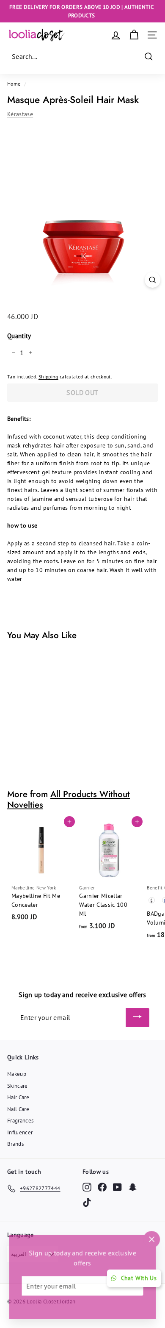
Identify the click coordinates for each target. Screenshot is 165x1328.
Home (13, 84)
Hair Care (18, 1097)
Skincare (17, 1085)
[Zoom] (152, 280)
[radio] (152, 900)
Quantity (19, 336)
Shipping (48, 376)
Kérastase (20, 114)
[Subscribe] (137, 1018)
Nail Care (18, 1109)
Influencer (20, 1132)
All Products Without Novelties (68, 799)
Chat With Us (139, 1278)
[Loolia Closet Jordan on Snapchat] (132, 1187)
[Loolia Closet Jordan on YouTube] (117, 1187)
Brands (15, 1143)
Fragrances (20, 1120)
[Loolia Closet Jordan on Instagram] (86, 1187)
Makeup (16, 1074)
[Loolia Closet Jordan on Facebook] (102, 1187)
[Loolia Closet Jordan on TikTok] (86, 1202)
